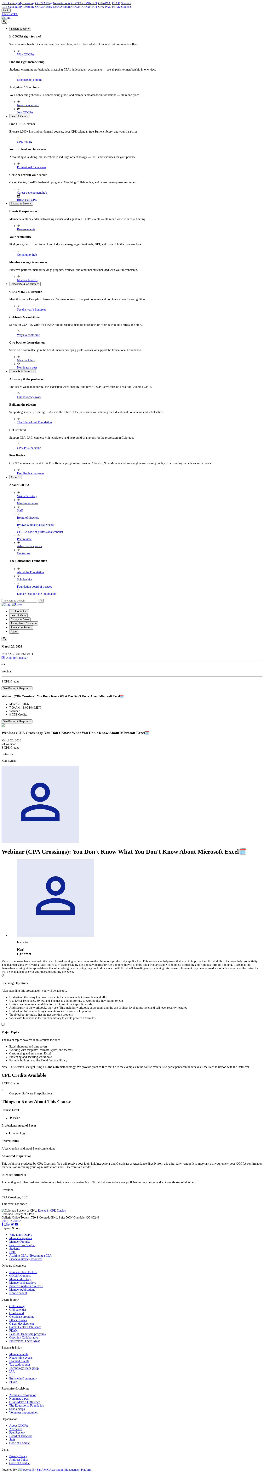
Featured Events (19, 1361)
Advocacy (15, 1429)
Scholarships (24, 579)
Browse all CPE (27, 199)
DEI (11, 1375)
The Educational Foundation (34, 422)
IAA (12, 1371)
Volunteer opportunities (23, 1412)
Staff (20, 510)
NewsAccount (62, 3)
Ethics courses (18, 1320)
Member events (18, 1354)
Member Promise (19, 1241)
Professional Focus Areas (24, 1341)
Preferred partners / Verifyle (26, 1286)
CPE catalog (24, 141)
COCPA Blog (43, 3)
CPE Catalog (10, 3)
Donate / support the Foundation (36, 593)
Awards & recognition (22, 1395)
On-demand (16, 1313)
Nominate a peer (27, 367)
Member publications (22, 1289)
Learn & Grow (19, 116)
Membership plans (20, 1238)
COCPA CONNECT (84, 3)
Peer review (24, 539)
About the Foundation (30, 572)
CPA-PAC (104, 3)
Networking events (20, 1357)
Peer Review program (30, 473)
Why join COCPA (20, 1234)
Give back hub (26, 360)
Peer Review (17, 1432)
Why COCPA (25, 54)
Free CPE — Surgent (22, 1245)
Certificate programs (21, 1316)
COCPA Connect (20, 1275)
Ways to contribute (28, 335)
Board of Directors (20, 1436)
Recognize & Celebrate (24, 284)
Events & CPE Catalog (52, 1210)
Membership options (29, 79)
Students (126, 3)
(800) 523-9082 (11, 1221)
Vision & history (27, 496)
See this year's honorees (31, 309)
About (14, 477)
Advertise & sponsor (29, 546)
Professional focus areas (31, 167)
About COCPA (18, 1425)
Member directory (20, 1279)
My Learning (26, 3)
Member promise (27, 503)
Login (6, 10)
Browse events (26, 229)
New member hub (28, 105)
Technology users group (24, 1368)
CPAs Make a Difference (24, 1402)
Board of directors (28, 517)
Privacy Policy (18, 1456)
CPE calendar (17, 1309)
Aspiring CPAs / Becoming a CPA (30, 1255)
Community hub (27, 254)
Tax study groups (19, 1364)
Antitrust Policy (18, 1459)
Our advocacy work (29, 397)
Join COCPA (10, 14)
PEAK (116, 3)
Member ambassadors (22, 1282)
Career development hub (32, 192)
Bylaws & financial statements (35, 524)
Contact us (23, 553)
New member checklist (23, 1272)
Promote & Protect (21, 371)
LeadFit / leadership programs (27, 1334)
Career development (21, 1323)
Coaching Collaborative (23, 1337)
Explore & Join (19, 28)
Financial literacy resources (25, 1259)
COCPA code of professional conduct (40, 532)
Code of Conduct (19, 1443)
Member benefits (27, 280)
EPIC (12, 1252)
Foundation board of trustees (34, 586)
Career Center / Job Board (25, 1327)
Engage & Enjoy (20, 203)
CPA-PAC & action (29, 447)
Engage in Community (23, 1378)
